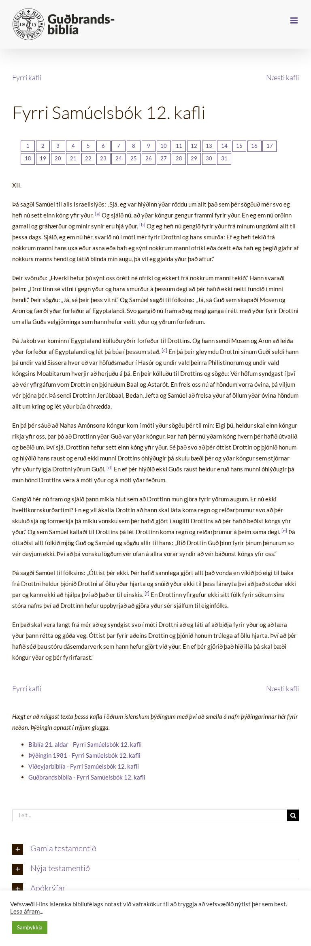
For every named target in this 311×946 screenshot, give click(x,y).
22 (88, 158)
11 (179, 146)
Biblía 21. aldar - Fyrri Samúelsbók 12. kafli (85, 744)
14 (224, 146)
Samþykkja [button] (30, 927)
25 (133, 158)
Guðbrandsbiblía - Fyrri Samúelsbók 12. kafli (86, 777)
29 (194, 158)
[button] (155, 849)
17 (269, 146)
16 (254, 146)
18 (28, 158)
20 (58, 158)
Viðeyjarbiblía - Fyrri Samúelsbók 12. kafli (83, 766)
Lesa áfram (25, 911)
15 (239, 146)
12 (194, 146)
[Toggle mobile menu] (294, 20)
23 (103, 158)
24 (118, 158)
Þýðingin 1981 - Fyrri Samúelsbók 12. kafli (84, 755)
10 (163, 146)
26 (148, 158)
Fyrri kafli (26, 77)
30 (209, 158)
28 (179, 158)
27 (163, 158)
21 (73, 158)
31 (224, 158)
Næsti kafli (282, 77)
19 (43, 158)
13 (209, 146)
